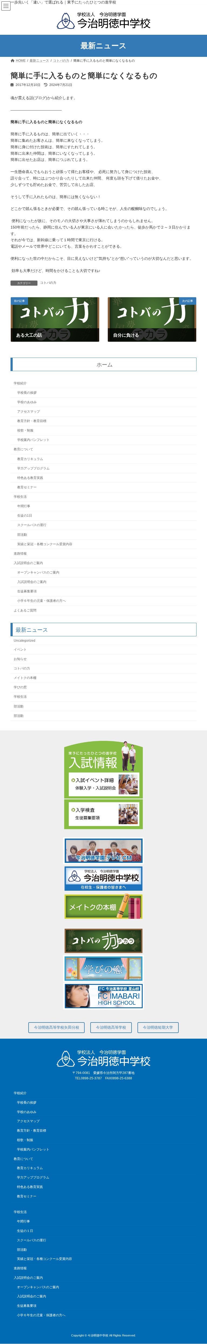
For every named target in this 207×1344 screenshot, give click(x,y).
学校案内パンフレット (33, 440)
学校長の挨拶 (27, 393)
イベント (20, 649)
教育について (23, 449)
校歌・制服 (25, 431)
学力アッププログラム (33, 468)
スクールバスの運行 (31, 525)
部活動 (22, 535)
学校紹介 (20, 383)
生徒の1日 (24, 516)
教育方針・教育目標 (31, 421)
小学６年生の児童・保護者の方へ (41, 601)
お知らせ (20, 659)
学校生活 (20, 497)
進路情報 (20, 553)
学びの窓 (20, 687)
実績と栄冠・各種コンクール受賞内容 (44, 544)
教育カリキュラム (30, 459)
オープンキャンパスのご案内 (38, 573)
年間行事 (23, 506)
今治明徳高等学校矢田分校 (56, 1027)
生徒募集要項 (27, 591)
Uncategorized (24, 640)
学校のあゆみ (27, 402)
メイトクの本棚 (25, 678)
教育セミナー (27, 487)
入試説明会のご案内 (28, 563)
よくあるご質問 (25, 610)
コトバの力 (48, 283)
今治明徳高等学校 (111, 1027)
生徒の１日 (25, 1231)
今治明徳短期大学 (158, 1027)
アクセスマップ (28, 411)
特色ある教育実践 (30, 478)
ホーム (104, 365)
